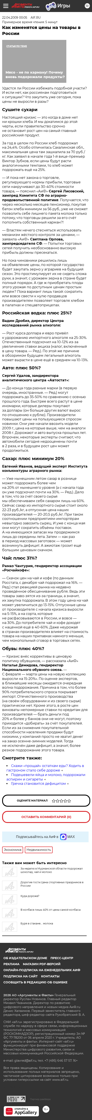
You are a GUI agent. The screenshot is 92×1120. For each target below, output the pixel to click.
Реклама (11, 964)
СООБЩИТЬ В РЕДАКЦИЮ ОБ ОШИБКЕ (35, 982)
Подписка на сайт (20, 976)
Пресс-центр (61, 958)
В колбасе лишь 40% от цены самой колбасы (51, 909)
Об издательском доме (25, 958)
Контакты (50, 976)
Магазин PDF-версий (42, 964)
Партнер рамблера (40, 1099)
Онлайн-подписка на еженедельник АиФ (41, 970)
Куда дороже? (30, 896)
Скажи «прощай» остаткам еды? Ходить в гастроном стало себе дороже (45, 768)
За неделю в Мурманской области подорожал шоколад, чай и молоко (52, 870)
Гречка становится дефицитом (38, 784)
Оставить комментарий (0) (46, 817)
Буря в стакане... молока (37, 923)
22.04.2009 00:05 (14, 18)
